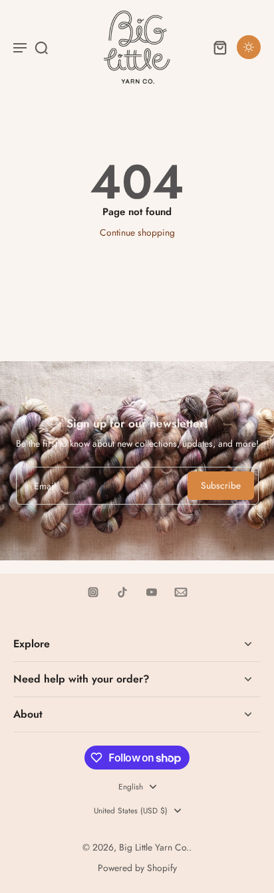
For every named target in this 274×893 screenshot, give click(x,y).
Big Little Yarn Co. (154, 847)
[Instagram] (93, 592)
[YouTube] (151, 592)
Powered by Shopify (137, 867)
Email (45, 485)
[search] (41, 47)
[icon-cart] (219, 47)
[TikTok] (122, 592)
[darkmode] (249, 47)
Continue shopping (137, 232)
